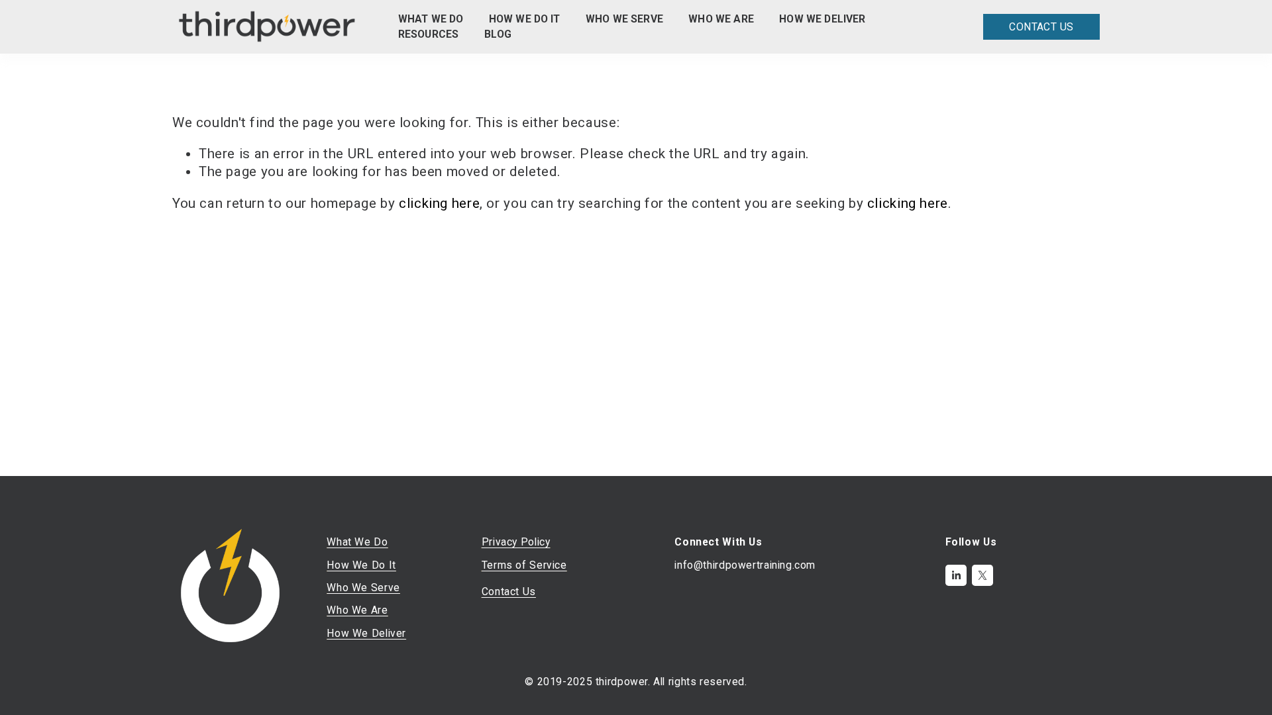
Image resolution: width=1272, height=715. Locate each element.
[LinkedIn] (956, 575)
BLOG (498, 34)
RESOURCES (428, 34)
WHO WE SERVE (624, 19)
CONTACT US (1041, 27)
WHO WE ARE (721, 19)
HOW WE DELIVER (822, 19)
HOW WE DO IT (524, 19)
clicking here (439, 203)
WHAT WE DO (431, 19)
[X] (982, 575)
